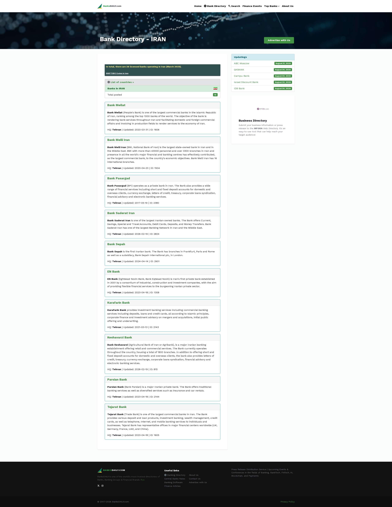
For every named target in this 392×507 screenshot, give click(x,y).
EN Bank (113, 271)
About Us (287, 6)
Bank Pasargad (118, 178)
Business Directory (253, 120)
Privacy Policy (288, 501)
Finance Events (252, 6)
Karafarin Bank (118, 302)
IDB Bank (239, 88)
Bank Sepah (116, 244)
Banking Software (173, 482)
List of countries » (122, 82)
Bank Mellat (116, 105)
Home (198, 6)
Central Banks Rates (174, 478)
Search (235, 6)
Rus (143, 480)
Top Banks (270, 6)
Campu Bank (241, 75)
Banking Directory (175, 475)
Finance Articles (172, 486)
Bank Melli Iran (118, 140)
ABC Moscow (241, 63)
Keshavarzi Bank (119, 337)
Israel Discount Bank (246, 82)
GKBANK (239, 69)
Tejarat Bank (116, 407)
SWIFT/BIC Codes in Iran (117, 73)
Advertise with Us (279, 40)
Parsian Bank (117, 379)
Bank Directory (216, 6)
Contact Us (194, 478)
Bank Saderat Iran (121, 213)
